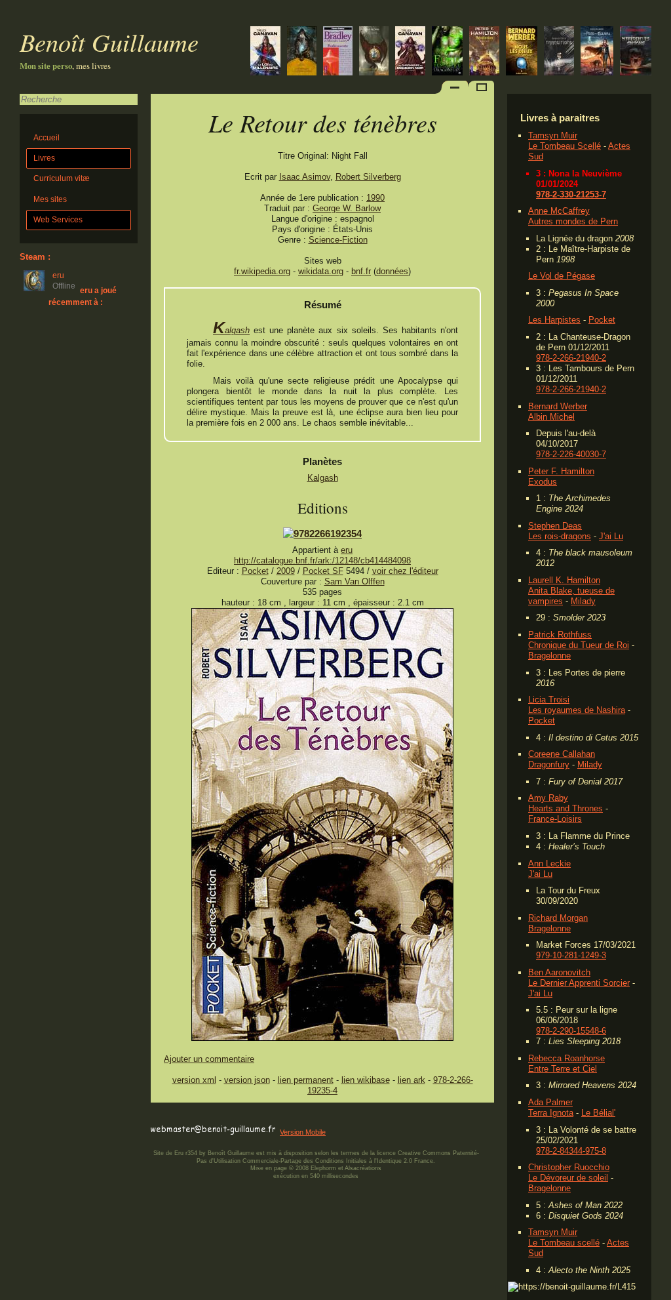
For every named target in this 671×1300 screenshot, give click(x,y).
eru (347, 550)
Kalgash (231, 330)
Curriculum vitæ (61, 178)
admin (658, 1291)
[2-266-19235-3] (322, 533)
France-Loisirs (555, 819)
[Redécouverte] (338, 52)
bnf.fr (361, 271)
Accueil (46, 138)
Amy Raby (548, 798)
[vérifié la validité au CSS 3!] (234, 1117)
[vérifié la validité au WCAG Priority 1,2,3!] (291, 1117)
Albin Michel (551, 417)
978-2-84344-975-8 (571, 1151)
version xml (194, 1080)
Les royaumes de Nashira (576, 710)
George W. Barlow (347, 208)
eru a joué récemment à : (82, 296)
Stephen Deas (555, 526)
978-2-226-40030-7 (571, 454)
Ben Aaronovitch (559, 972)
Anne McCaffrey (559, 211)
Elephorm (323, 1168)
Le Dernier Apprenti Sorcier (579, 983)
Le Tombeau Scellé (564, 146)
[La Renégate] (410, 52)
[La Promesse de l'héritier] (265, 52)
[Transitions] (559, 52)
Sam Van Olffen (354, 581)
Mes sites (50, 199)
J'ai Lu (611, 536)
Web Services (58, 220)
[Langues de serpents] (374, 52)
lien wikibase (365, 1080)
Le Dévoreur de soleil (568, 1178)
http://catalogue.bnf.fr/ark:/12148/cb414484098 (322, 560)
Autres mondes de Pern (573, 221)
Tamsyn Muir (552, 135)
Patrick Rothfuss (560, 635)
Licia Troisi (548, 699)
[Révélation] (484, 52)
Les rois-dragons (559, 536)
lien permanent (306, 1080)
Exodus (542, 482)
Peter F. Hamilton (561, 471)
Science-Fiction (338, 240)
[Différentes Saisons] (635, 52)
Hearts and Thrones (565, 808)
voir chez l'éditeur (405, 571)
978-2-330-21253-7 (571, 194)
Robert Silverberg (368, 177)
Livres (44, 158)
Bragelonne (549, 655)
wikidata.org (320, 271)
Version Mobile (303, 1132)
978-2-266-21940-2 (571, 358)
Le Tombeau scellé (564, 1243)
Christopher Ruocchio (568, 1167)
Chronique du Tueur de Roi (578, 645)
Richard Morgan (558, 918)
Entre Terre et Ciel (562, 1069)
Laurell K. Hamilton (564, 580)
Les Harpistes (554, 320)
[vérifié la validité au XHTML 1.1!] (177, 1117)
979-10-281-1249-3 (571, 955)
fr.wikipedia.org (262, 271)
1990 (375, 198)
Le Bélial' (598, 1113)
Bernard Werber (557, 406)
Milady (583, 601)
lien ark (411, 1080)
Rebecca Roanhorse (566, 1058)
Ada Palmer (550, 1102)
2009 (286, 571)
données (392, 271)
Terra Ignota (550, 1113)
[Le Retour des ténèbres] (322, 1038)
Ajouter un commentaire (209, 1059)
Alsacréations (363, 1168)
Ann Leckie (549, 863)
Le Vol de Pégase (561, 276)
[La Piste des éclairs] (597, 52)
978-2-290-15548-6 (571, 1031)
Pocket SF (323, 571)
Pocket (601, 320)
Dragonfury (548, 764)
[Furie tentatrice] (447, 52)
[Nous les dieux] (521, 52)
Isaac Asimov (304, 177)
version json (247, 1080)
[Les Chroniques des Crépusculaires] (301, 52)
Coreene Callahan (561, 754)
